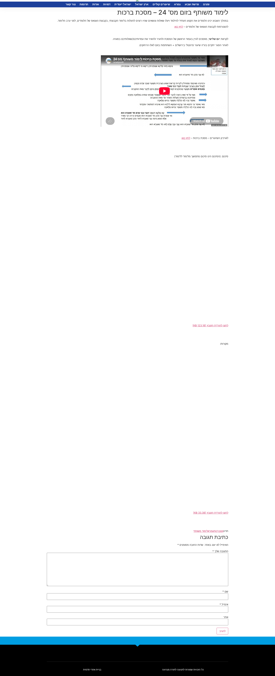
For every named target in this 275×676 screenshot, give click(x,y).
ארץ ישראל (141, 4)
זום (221, 531)
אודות (95, 4)
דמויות (106, 4)
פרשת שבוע (192, 4)
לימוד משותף (201, 531)
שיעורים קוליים (161, 4)
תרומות (84, 4)
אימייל (224, 604)
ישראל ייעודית (122, 4)
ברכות (217, 531)
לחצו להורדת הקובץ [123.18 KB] (210, 325)
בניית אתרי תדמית (92, 669)
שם (225, 591)
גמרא (177, 4)
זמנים (206, 4)
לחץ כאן (178, 26)
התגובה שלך (220, 551)
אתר (225, 617)
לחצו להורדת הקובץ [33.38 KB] (210, 512)
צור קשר (70, 4)
